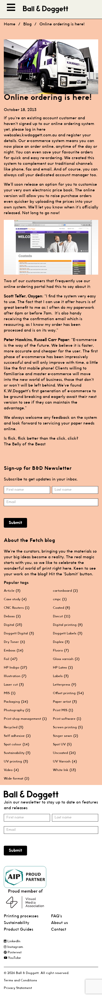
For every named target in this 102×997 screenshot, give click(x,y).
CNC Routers (16, 607)
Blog (27, 24)
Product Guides (18, 930)
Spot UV (62, 744)
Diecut (61, 616)
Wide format (16, 778)
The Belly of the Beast (25, 444)
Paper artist (65, 701)
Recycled (13, 727)
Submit (15, 523)
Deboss (12, 616)
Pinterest (14, 952)
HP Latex (63, 667)
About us (59, 923)
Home (9, 24)
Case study (15, 599)
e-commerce (39, 141)
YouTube (14, 958)
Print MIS (63, 710)
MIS (9, 693)
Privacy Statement (18, 988)
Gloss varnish (66, 659)
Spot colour (16, 744)
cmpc (60, 599)
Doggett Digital (19, 633)
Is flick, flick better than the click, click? (41, 439)
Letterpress (64, 684)
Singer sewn (65, 736)
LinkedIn (13, 941)
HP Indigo (15, 667)
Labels (61, 676)
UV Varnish (65, 761)
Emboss (13, 650)
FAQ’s (56, 916)
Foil (10, 659)
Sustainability (17, 753)
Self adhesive (17, 736)
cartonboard (65, 590)
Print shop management (25, 718)
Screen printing (68, 727)
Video (11, 770)
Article (12, 590)
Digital (13, 625)
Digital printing (68, 625)
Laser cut (14, 684)
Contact (58, 930)
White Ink (64, 770)
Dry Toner (14, 642)
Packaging (16, 701)
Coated (61, 607)
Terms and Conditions (20, 980)
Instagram (14, 947)
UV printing (16, 761)
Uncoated (64, 753)
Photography (17, 710)
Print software (67, 718)
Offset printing (68, 693)
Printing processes (21, 916)
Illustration (15, 676)
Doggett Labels (67, 633)
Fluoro (61, 650)
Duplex (61, 642)
